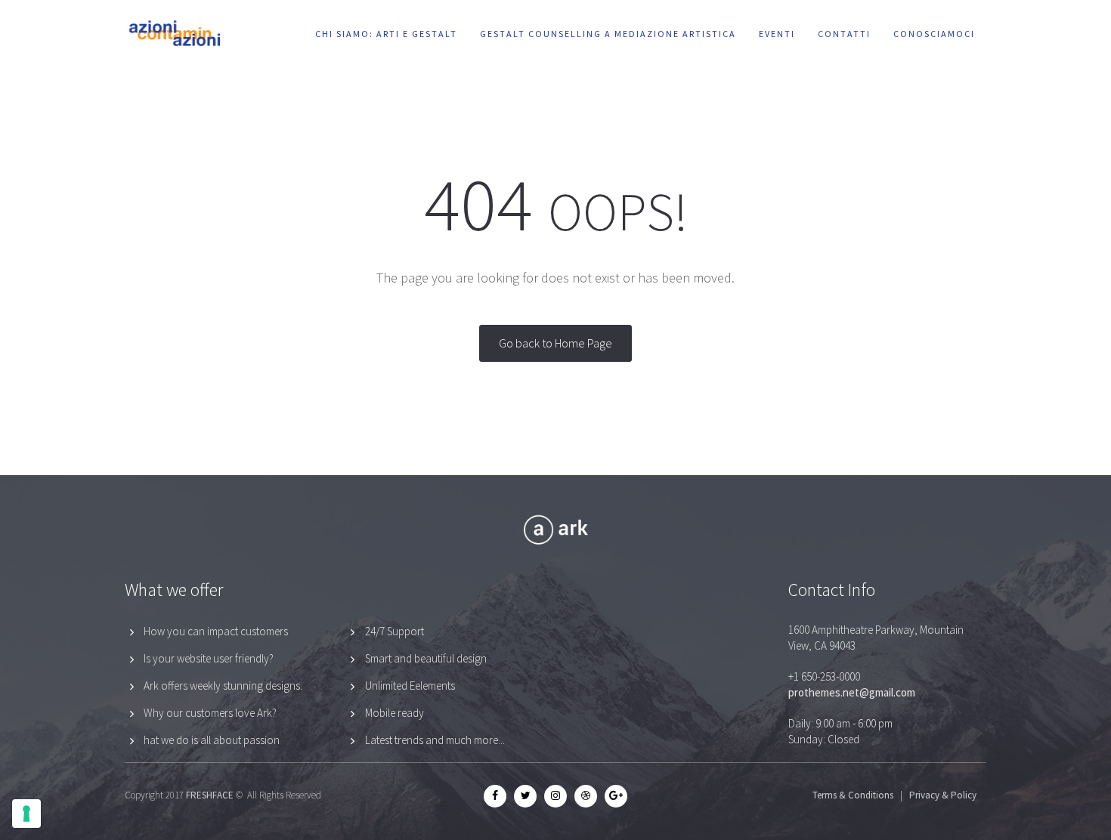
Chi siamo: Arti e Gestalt (386, 33)
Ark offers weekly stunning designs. (223, 685)
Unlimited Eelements (410, 685)
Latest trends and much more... (435, 740)
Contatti (844, 33)
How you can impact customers (216, 631)
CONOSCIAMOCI (934, 33)
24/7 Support (394, 631)
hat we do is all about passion (212, 740)
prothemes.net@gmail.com (851, 692)
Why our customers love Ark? (210, 713)
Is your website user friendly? (209, 658)
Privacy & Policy (942, 795)
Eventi (777, 33)
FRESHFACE (210, 795)
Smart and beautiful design (426, 658)
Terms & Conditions (852, 795)
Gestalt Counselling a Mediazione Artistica (608, 33)
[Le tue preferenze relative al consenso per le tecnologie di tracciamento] (26, 813)
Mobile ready (394, 713)
